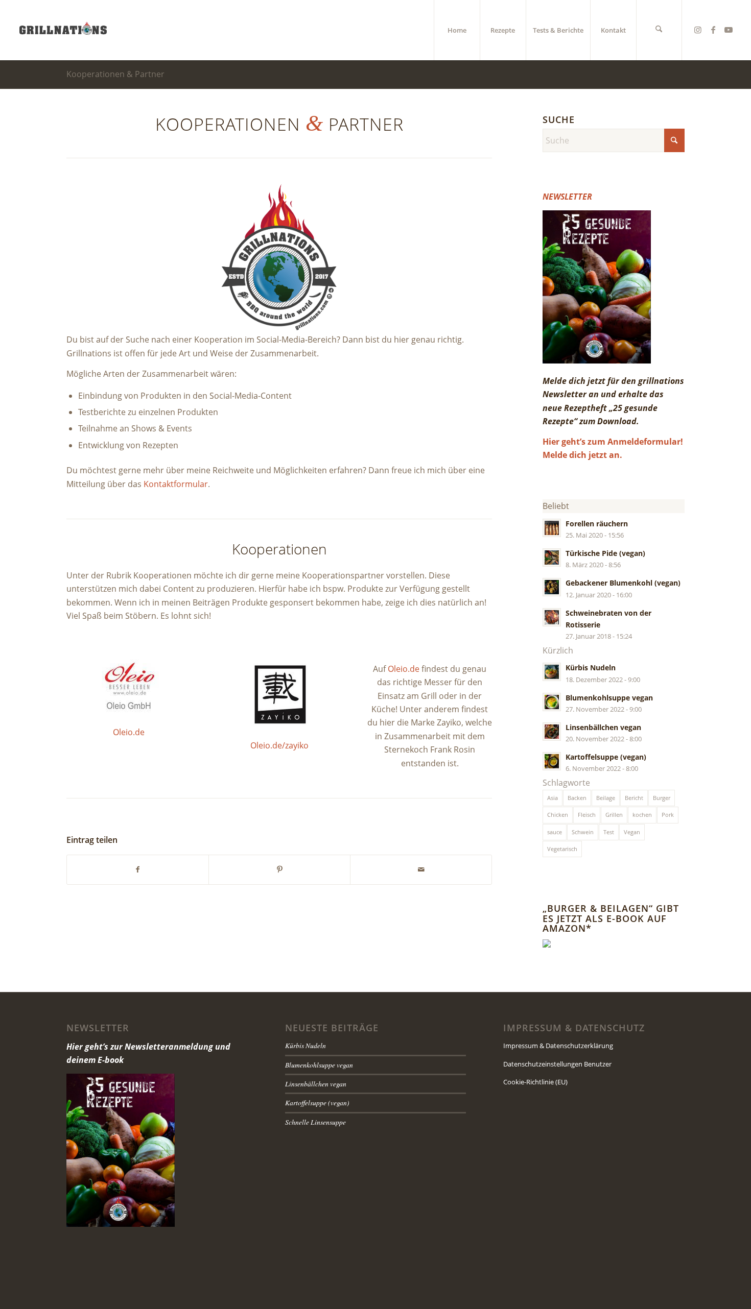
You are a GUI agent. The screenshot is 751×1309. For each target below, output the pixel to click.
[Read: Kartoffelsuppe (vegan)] (552, 761)
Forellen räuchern (597, 523)
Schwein (583, 832)
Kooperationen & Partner (115, 74)
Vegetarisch (562, 849)
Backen (577, 798)
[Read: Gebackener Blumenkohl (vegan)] (552, 587)
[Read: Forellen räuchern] (552, 528)
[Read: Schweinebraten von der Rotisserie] (552, 617)
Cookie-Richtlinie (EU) (535, 1081)
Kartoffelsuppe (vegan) (606, 757)
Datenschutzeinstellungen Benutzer (557, 1064)
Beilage (605, 798)
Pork (668, 814)
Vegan (632, 832)
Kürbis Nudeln (591, 667)
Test (608, 832)
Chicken (557, 814)
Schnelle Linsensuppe (315, 1122)
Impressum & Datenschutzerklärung (558, 1045)
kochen (642, 814)
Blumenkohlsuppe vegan (609, 697)
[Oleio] (128, 686)
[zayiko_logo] (279, 693)
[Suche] (659, 30)
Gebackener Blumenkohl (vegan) (623, 583)
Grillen (614, 814)
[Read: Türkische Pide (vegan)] (552, 557)
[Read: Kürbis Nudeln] (552, 672)
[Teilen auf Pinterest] (279, 869)
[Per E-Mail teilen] (420, 869)
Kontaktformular (176, 484)
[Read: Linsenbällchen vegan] (552, 731)
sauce (554, 832)
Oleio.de (129, 732)
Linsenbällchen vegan (603, 727)
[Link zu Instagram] (698, 29)
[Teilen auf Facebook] (137, 869)
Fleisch (587, 814)
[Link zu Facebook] (713, 29)
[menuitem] (457, 30)
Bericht (634, 798)
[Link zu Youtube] (728, 29)
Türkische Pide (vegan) (605, 553)
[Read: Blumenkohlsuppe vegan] (552, 702)
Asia (552, 798)
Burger (661, 798)
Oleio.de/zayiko (279, 745)
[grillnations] (63, 30)
